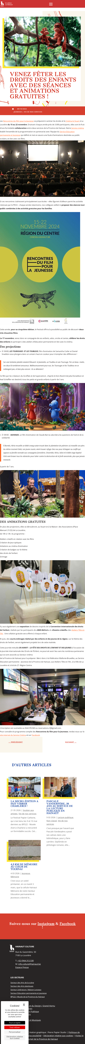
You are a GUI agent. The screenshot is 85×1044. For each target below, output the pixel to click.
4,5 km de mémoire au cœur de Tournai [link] (24, 867)
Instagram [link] (46, 924)
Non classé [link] (51, 820)
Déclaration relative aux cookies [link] (15, 1037)
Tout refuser (15, 1027)
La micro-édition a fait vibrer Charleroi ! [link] (24, 803)
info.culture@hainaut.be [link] (29, 964)
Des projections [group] (10, 347)
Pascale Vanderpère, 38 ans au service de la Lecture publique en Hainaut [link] (59, 807)
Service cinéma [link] (77, 128)
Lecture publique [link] (65, 817)
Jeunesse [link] (18, 112)
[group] (42, 170)
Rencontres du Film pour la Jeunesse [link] (18, 121)
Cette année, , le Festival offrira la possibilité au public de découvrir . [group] (42, 331)
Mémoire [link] (15, 876)
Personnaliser (15, 1032)
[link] (6, 3)
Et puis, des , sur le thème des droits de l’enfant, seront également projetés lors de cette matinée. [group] (41, 641)
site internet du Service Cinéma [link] (13, 735)
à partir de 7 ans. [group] (7, 466)
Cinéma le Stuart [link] (72, 121)
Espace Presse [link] (22, 967)
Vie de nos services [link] (33, 112)
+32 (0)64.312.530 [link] (25, 960)
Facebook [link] (36, 735)
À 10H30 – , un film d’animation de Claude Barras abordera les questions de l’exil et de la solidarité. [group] (42, 436)
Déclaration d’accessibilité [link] (29, 1035)
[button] (51, 4)
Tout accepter (15, 1023)
